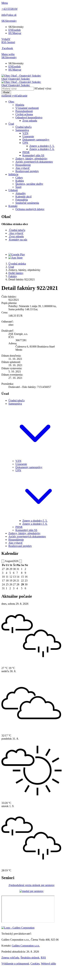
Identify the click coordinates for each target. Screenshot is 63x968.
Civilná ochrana (24, 114)
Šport (18, 187)
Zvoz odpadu (29, 120)
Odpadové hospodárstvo (28, 117)
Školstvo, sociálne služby (29, 183)
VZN (25, 133)
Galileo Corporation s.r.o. (26, 945)
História (19, 104)
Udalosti (13, 190)
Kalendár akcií (23, 196)
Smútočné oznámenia (27, 202)
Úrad (11, 123)
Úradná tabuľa (23, 126)
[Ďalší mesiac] (20, 561)
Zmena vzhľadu (10, 957)
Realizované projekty (27, 171)
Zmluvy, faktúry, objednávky (31, 158)
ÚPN (25, 142)
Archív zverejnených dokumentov (34, 161)
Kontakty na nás (18, 239)
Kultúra (19, 180)
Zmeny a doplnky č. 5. (41, 145)
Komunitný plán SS (33, 155)
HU (14, 33)
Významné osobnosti (27, 107)
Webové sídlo (48, 963)
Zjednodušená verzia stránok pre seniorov (32, 885)
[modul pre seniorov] (31, 891)
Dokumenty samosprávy (35, 139)
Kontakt (12, 205)
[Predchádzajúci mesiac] (2, 561)
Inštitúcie (13, 174)
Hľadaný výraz (42, 88)
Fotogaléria (21, 199)
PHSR (26, 152)
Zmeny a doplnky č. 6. (41, 149)
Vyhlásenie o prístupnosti (15, 963)
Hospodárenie (23, 164)
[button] (9, 20)
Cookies (35, 963)
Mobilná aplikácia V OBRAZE (29, 247)
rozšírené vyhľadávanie (14, 95)
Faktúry (12, 276)
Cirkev (19, 177)
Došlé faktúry (15, 273)
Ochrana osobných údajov (29, 209)
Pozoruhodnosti (24, 111)
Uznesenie (28, 136)
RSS (43, 957)
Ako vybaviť (22, 168)
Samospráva (22, 130)
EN (14, 29)
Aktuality (20, 193)
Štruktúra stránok (29, 957)
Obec (11, 101)
